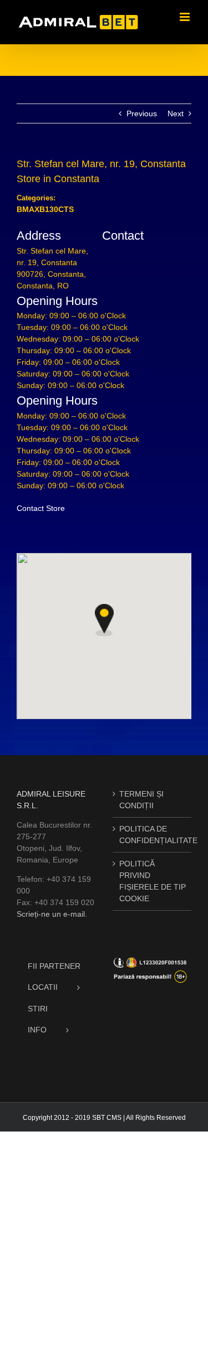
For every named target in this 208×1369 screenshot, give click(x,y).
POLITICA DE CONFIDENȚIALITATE (152, 834)
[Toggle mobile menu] (185, 17)
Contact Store (41, 508)
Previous (141, 113)
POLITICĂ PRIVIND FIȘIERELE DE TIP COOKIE (152, 881)
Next (176, 113)
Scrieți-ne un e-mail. (52, 914)
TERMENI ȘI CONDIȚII (141, 799)
